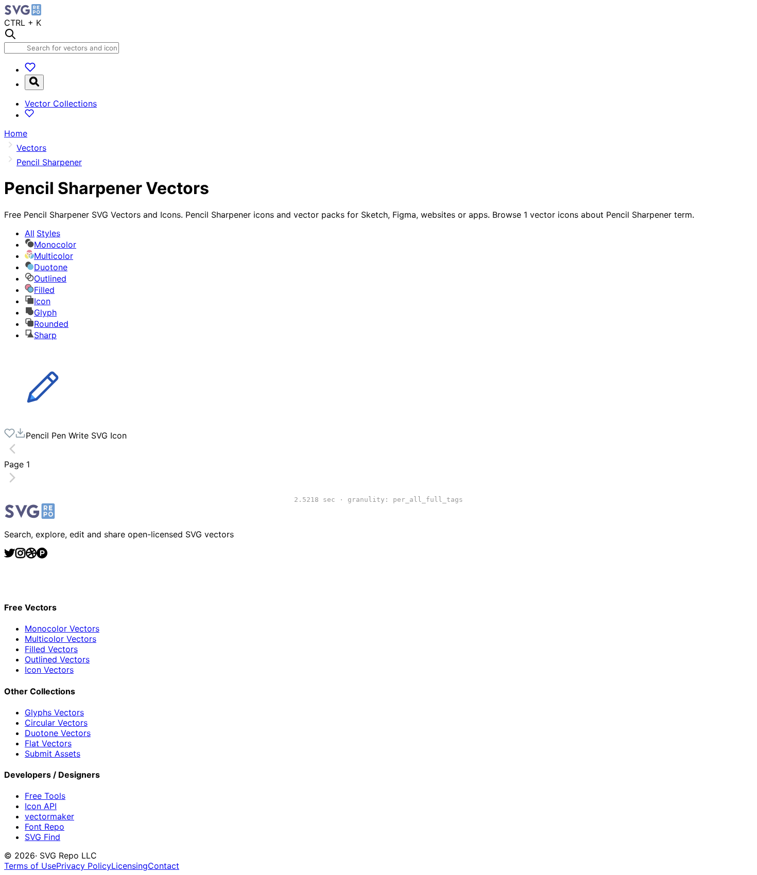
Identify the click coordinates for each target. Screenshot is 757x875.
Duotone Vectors (58, 733)
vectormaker (49, 816)
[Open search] (34, 82)
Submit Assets (52, 753)
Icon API (41, 806)
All (42, 233)
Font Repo (44, 826)
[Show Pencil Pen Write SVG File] (42, 422)
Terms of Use (30, 866)
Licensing (129, 866)
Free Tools (45, 796)
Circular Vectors (56, 722)
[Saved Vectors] (30, 69)
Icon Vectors (49, 669)
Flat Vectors (48, 743)
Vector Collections (61, 103)
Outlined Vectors (57, 659)
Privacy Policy (83, 866)
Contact (163, 866)
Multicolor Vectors (60, 639)
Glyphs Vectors (54, 712)
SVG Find (42, 837)
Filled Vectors (51, 649)
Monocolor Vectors (62, 628)
